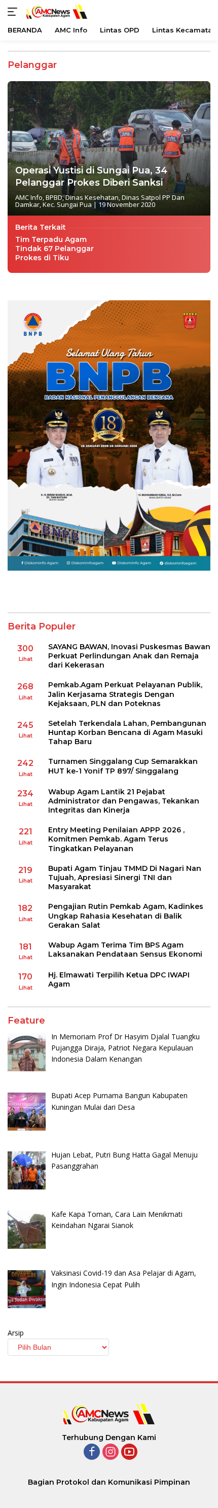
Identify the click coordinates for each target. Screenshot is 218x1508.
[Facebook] (92, 1452)
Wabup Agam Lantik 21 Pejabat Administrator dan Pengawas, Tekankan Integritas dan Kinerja (123, 801)
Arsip (16, 1333)
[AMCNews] (55, 11)
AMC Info (29, 197)
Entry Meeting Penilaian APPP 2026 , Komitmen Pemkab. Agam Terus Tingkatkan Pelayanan (116, 839)
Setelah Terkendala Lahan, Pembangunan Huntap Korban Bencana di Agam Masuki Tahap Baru (127, 732)
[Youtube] (129, 1452)
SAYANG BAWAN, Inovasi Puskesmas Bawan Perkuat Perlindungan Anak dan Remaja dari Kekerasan (129, 656)
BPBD (54, 197)
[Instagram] (110, 1452)
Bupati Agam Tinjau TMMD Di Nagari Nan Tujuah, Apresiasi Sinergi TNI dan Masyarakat (124, 877)
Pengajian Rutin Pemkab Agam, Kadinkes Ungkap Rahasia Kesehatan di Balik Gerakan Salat (125, 915)
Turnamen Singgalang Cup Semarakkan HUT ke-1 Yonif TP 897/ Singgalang (123, 766)
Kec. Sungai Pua (67, 204)
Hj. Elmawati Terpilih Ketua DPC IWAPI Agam (119, 979)
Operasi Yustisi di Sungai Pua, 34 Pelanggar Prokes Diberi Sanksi (91, 176)
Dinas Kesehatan (92, 197)
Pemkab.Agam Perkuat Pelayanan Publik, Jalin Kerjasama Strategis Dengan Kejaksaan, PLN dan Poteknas (125, 694)
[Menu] (14, 11)
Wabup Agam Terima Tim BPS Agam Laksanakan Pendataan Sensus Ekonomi (125, 949)
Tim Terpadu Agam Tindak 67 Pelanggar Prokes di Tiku (54, 248)
